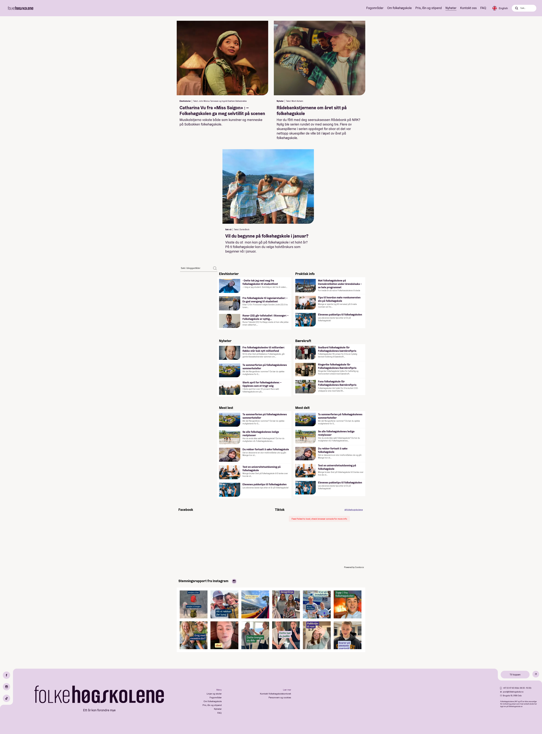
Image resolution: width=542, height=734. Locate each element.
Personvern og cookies (280, 697)
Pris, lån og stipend (428, 8)
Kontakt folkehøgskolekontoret (275, 693)
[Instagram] (6, 686)
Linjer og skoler (214, 693)
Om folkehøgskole (399, 8)
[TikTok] (6, 698)
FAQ (483, 8)
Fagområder (374, 8)
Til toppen (515, 674)
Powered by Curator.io (354, 567)
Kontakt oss (468, 8)
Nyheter (450, 8)
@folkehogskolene (353, 509)
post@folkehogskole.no (513, 692)
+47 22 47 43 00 (510, 688)
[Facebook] (6, 675)
